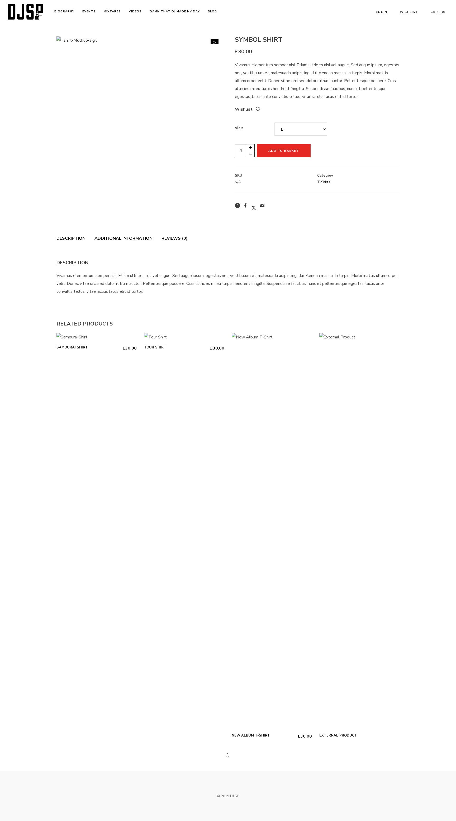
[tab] (72, 238)
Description (71, 238)
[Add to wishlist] (258, 110)
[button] (214, 43)
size (239, 128)
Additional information (123, 238)
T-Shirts (323, 182)
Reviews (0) (175, 238)
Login (381, 12)
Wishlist (409, 12)
